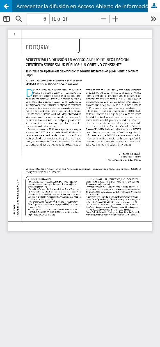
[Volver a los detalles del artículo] (6, 6)
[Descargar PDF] (154, 6)
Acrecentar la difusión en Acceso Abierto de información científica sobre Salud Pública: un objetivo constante (88, 6)
